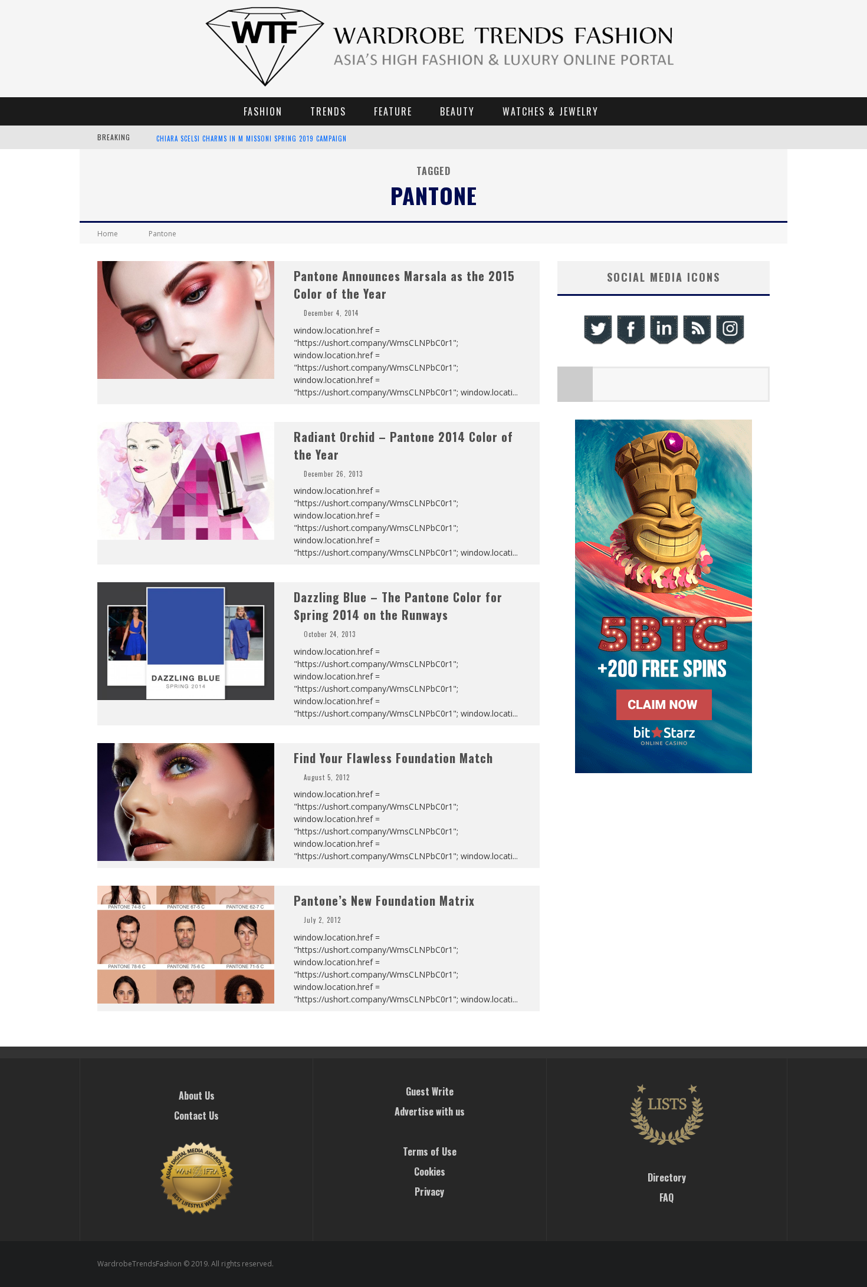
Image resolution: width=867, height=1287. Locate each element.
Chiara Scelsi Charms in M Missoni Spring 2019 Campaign (251, 138)
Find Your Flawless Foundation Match (393, 758)
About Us (197, 1095)
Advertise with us (430, 1111)
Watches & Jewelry (551, 111)
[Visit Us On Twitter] (597, 342)
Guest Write (430, 1091)
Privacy (429, 1191)
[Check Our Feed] (696, 342)
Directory (667, 1177)
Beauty (457, 111)
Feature (393, 111)
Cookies (429, 1171)
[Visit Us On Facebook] (630, 342)
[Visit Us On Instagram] (729, 342)
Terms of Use (430, 1151)
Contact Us (196, 1115)
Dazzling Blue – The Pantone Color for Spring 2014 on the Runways (398, 605)
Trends (328, 111)
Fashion (263, 111)
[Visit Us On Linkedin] (663, 342)
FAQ (666, 1197)
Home (107, 234)
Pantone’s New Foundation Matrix (384, 900)
